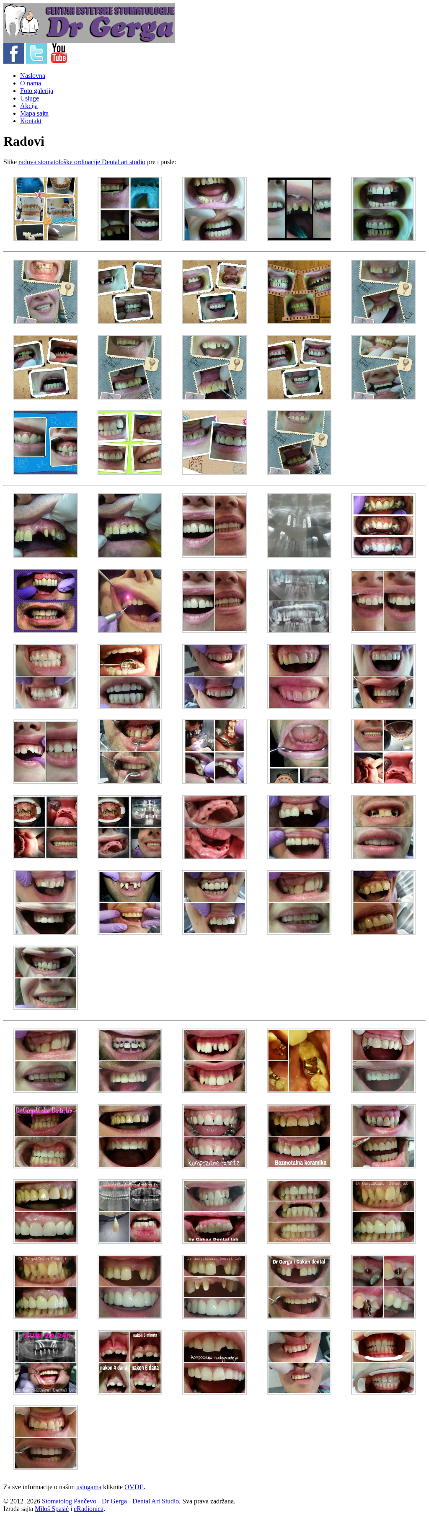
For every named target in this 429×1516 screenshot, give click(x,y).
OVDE (134, 1486)
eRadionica (88, 1508)
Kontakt (30, 120)
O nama (30, 83)
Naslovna (32, 75)
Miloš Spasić (52, 1508)
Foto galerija (36, 90)
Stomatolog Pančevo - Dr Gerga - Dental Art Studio (110, 1501)
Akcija (29, 105)
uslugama (88, 1486)
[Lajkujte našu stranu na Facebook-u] (13, 61)
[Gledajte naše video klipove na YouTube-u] (59, 61)
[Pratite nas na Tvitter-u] (36, 61)
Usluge (29, 98)
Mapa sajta (34, 113)
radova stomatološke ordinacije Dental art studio (81, 161)
